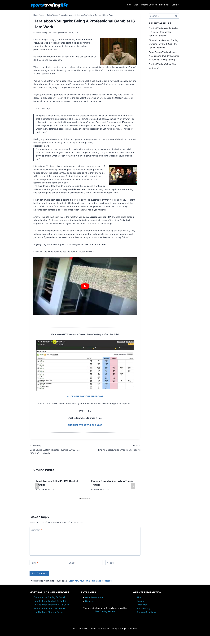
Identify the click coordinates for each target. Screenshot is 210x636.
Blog (136, 5)
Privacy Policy (143, 608)
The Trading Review (105, 611)
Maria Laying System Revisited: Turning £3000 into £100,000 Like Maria (55, 449)
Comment (36, 530)
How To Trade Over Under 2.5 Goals (51, 604)
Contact (175, 5)
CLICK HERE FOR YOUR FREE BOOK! (85, 396)
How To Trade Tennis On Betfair (49, 608)
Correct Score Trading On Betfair (50, 597)
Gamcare (89, 601)
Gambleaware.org (94, 597)
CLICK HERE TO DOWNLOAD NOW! (85, 425)
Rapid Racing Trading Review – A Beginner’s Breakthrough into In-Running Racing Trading (164, 56)
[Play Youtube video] (85, 286)
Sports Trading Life (43, 33)
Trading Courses (149, 5)
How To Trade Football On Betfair (50, 601)
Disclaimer (142, 604)
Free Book (164, 5)
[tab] (80, 498)
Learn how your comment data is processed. (90, 581)
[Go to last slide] (37, 486)
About (140, 597)
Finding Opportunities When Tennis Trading (119, 448)
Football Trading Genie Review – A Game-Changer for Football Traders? (164, 32)
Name (34, 563)
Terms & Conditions (146, 612)
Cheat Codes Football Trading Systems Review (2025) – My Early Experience (163, 44)
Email (72, 563)
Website (110, 563)
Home (128, 5)
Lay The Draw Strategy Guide (48, 612)
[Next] (133, 486)
